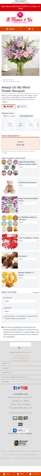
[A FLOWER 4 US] (20, 24)
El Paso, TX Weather (9, 455)
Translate (26, 3)
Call (7, 474)
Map (21, 474)
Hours (35, 474)
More (4, 102)
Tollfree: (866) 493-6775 (20, 408)
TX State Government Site (29, 455)
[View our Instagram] (22, 389)
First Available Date (26, 116)
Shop (11, 28)
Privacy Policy (6, 458)
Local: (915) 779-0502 (20, 404)
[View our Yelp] (25, 389)
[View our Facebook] (15, 389)
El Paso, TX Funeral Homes (11, 451)
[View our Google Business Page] (18, 389)
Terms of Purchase (21, 458)
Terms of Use (35, 458)
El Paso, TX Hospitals (31, 451)
